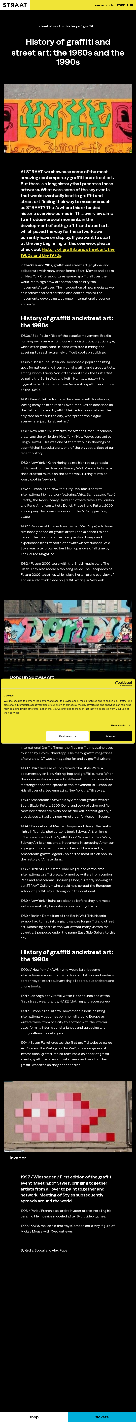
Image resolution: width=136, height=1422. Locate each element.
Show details (118, 725)
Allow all (111, 735)
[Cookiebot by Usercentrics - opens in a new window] (117, 683)
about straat (49, 26)
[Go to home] (15, 5)
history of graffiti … (82, 26)
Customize (65, 735)
